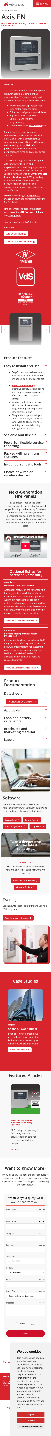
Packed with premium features (21, 455)
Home (4, 10)
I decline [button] (31, 1420)
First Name (11, 1210)
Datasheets (13, 693)
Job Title (9, 1245)
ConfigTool (14, 215)
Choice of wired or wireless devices (18, 473)
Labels (9, 739)
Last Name (11, 1221)
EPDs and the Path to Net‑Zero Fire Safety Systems (22, 1122)
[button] (4, 329)
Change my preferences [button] (30, 1426)
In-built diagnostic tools (23, 464)
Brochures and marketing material (19, 730)
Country (9, 1268)
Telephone (11, 1257)
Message (10, 1303)
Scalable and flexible (20, 435)
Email (8, 1280)
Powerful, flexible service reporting (24, 444)
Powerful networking (23, 385)
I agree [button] (30, 1414)
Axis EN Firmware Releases (30, 212)
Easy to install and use (21, 366)
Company (10, 1233)
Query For (10, 1291)
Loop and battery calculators (17, 719)
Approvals (12, 710)
